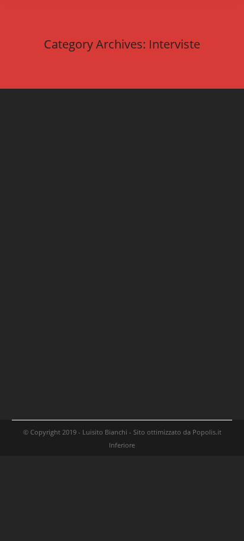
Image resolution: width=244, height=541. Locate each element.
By (87, 153)
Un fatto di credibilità (79, 136)
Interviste (41, 153)
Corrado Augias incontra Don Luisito (117, 290)
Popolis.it (206, 431)
